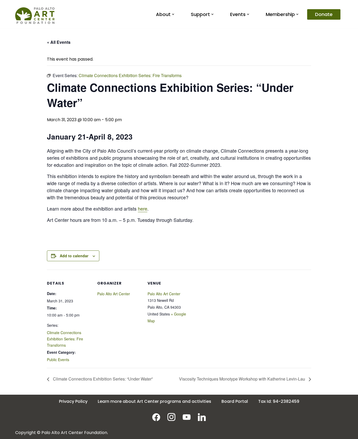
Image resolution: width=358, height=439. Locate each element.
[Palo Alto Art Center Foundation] (35, 15)
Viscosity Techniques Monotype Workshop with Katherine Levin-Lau (242, 379)
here (142, 208)
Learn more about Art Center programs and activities (154, 401)
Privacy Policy (73, 401)
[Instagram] (171, 417)
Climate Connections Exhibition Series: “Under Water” (102, 379)
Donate (324, 14)
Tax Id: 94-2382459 (278, 401)
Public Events (58, 359)
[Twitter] (187, 417)
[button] (173, 14)
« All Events (58, 42)
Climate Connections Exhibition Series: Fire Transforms (65, 339)
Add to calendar (74, 255)
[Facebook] (156, 417)
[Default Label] (202, 417)
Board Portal (234, 401)
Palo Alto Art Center (113, 293)
